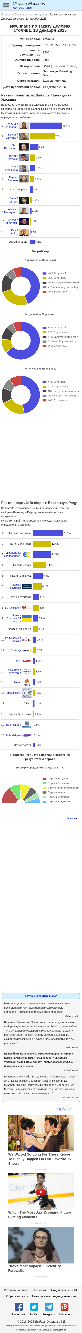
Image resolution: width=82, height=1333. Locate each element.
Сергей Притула (13, 200)
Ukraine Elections (29, 3)
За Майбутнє (13, 735)
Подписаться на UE (64, 1290)
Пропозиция (13, 724)
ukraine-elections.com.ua (54, 1330)
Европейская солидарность (12, 554)
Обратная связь (17, 1296)
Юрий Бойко (14, 232)
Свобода (16, 650)
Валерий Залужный (12, 136)
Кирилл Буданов (13, 179)
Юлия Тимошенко (11, 168)
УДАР (18, 661)
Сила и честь (13, 692)
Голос (17, 682)
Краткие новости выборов (41, 996)
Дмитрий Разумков (12, 157)
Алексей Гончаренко (11, 211)
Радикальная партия (13, 640)
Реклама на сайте (16, 1290)
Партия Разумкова (14, 586)
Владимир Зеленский (11, 126)
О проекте (40, 1290)
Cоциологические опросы (31, 14)
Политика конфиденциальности (54, 1296)
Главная (6, 14)
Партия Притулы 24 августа (14, 618)
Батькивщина (13, 607)
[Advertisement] (41, 458)
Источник (72, 818)
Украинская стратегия (14, 671)
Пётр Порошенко (11, 147)
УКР (15, 7)
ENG (29, 7)
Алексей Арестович (11, 221)
